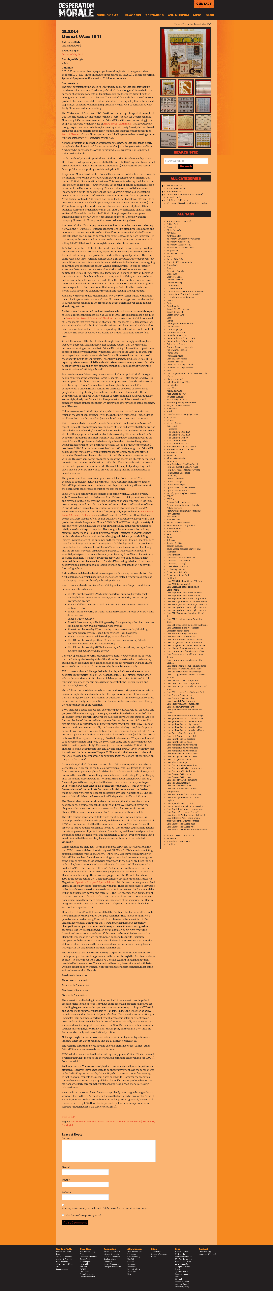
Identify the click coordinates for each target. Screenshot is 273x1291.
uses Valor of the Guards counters (183, 821)
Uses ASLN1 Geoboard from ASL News (185, 581)
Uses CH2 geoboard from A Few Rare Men (186, 645)
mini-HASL (172, 426)
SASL (169, 534)
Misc (197, 15)
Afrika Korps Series (176, 230)
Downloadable (173, 326)
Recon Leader (173, 520)
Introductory (173, 385)
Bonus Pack (172, 265)
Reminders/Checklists (88, 1257)
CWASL (170, 300)
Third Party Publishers (177, 200)
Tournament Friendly (177, 572)
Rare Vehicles (173, 517)
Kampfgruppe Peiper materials (181, 403)
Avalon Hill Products (176, 188)
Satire (169, 537)
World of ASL (108, 15)
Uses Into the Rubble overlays (181, 739)
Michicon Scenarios (111, 1254)
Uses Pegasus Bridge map (179, 774)
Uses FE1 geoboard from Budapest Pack (185, 692)
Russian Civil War (175, 528)
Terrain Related (86, 1259)
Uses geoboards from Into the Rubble (184, 727)
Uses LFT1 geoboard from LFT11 (182, 756)
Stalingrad (171, 552)
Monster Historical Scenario (180, 449)
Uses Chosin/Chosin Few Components (185, 648)
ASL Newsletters (175, 185)
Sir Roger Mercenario (112, 1267)
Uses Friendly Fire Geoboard (180, 707)
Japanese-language (175, 397)
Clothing (130, 1262)
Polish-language (174, 508)
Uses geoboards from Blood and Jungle (185, 716)
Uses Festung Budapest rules (180, 698)
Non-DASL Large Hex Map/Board (182, 464)
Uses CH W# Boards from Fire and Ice (184, 639)
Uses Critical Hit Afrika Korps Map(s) (184, 672)
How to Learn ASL (182, 1252)
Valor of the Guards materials (181, 835)
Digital (170, 321)
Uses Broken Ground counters (181, 636)
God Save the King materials (180, 367)
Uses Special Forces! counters (181, 803)
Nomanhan (172, 461)
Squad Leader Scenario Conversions (184, 549)
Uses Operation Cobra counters (182, 765)
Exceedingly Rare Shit (177, 335)
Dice (169, 318)
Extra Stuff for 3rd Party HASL (181, 338)
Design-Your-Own (175, 315)
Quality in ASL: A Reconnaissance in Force (182, 1274)
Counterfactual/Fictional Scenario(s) (184, 294)
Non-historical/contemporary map (183, 470)
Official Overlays (174, 481)
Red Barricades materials (178, 522)
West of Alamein (71, 134)
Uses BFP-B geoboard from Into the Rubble (187, 625)
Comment (67, 1138)
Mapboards (131, 1264)
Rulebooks (131, 1254)
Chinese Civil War (175, 280)
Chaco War (172, 274)
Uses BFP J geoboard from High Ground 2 (186, 610)
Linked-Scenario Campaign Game (182, 414)
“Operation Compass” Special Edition (95, 882)
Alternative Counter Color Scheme (183, 239)
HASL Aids (84, 1264)
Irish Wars (171, 388)
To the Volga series (176, 569)
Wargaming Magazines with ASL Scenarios (187, 203)
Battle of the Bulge (175, 259)
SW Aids (83, 1269)
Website (66, 1192)
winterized (172, 838)
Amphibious (172, 250)
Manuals (170, 420)
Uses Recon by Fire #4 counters (182, 780)
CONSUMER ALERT (176, 288)
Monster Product (175, 452)
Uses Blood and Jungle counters (182, 633)
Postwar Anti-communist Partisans (184, 511)
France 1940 (172, 353)
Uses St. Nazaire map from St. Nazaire (185, 806)
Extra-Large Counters (177, 344)
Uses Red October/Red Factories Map (184, 794)
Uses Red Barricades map (179, 783)
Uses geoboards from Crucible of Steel (185, 718)
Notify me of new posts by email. (84, 1215)
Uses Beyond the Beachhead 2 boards (184, 593)
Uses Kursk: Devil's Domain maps (182, 753)
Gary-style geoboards (177, 359)
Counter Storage (133, 1257)
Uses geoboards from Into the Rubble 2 (185, 730)
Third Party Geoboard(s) (128, 1121)
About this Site (157, 1252)
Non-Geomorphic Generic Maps (182, 467)
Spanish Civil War (175, 543)
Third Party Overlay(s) (177, 563)
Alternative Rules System (179, 245)
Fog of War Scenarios (177, 350)
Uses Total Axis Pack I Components (183, 818)
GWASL (170, 370)
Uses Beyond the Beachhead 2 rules (183, 596)
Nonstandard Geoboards (178, 473)
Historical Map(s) (175, 379)
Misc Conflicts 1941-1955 (178, 438)
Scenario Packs (174, 197)
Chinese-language (175, 283)
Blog (210, 15)
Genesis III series (175, 362)
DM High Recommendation (180, 324)
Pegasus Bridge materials (179, 502)
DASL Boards (173, 306)
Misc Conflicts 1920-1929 (179, 432)
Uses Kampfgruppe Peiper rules (182, 751)
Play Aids (133, 15)
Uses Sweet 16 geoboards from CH (183, 812)
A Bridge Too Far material (179, 221)
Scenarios (154, 15)
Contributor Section (87, 1277)
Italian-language (174, 391)
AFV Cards (171, 233)
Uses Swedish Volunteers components (185, 809)
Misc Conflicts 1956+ (176, 440)
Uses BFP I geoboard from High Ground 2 (186, 607)
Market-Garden (174, 423)
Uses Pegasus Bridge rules (179, 777)
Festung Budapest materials (180, 347)
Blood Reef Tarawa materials (180, 262)
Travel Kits (131, 1272)
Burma (170, 268)
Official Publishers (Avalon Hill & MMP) (185, 194)
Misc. (129, 1274)
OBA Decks (84, 1272)
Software (171, 540)
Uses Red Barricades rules (179, 786)
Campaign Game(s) (176, 271)
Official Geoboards (175, 479)
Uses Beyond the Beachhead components (186, 598)
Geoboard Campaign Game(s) (181, 364)
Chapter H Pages (174, 277)
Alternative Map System (178, 242)
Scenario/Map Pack (72, 54)
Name (66, 1167)
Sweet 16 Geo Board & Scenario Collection (89, 318)
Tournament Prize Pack (178, 575)
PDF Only (171, 499)
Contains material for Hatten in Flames (185, 291)
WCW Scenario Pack (112, 1252)
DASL (169, 303)
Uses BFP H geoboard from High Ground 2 (187, 604)
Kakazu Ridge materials (178, 400)
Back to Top (68, 1116)
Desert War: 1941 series (83, 1121)
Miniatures (172, 429)
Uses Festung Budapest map (180, 695)
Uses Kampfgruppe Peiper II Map (182, 748)
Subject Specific (86, 1262)
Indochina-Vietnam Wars (178, 382)
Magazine (171, 417)
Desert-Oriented (106, 1121)
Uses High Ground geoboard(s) (181, 736)
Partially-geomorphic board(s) (181, 493)
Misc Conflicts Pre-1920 (178, 443)
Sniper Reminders (87, 1274)
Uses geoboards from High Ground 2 (184, 724)
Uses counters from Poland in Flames (184, 669)
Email (66, 1179)
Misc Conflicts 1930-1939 (179, 435)
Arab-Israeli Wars (175, 253)
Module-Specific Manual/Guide (181, 446)
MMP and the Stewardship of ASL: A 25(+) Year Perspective (184, 1256)
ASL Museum (178, 15)
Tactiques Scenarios (112, 1257)
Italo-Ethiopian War (176, 394)
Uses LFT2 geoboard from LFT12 (182, 759)
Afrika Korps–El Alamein (117, 123)
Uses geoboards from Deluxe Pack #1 (184, 721)
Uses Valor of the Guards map (181, 824)
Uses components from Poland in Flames (186, 666)
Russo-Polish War (175, 531)
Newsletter (172, 455)
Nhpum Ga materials (176, 458)
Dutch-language (174, 329)
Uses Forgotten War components (183, 704)
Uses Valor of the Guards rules (181, 827)
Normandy (172, 476)
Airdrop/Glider (174, 236)
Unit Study (172, 578)
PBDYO (170, 496)
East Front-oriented (176, 332)
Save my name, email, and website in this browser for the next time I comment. (105, 1208)
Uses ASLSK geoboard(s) (178, 584)
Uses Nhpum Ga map (177, 762)
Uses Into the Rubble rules (179, 742)
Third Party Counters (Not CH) (181, 557)
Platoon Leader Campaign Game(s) (183, 505)
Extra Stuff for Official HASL (180, 341)
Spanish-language (175, 546)
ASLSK (170, 256)
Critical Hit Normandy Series (180, 297)
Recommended (62, 1269)
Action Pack (172, 224)
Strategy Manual (174, 555)
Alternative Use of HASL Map (180, 247)
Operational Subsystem (178, 490)
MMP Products (174, 191)
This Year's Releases (64, 1257)
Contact (204, 4)
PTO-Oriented (173, 514)
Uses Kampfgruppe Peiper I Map (182, 745)
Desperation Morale (76, 10)
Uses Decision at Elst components (183, 680)
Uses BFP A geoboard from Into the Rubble (187, 601)
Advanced (171, 227)
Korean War (172, 408)
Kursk (169, 411)
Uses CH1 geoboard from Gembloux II (185, 642)
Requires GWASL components (181, 525)
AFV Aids (83, 1267)
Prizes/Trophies (133, 1269)
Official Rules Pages (176, 484)
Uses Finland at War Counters (181, 701)
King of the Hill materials (178, 405)
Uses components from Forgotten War (185, 651)
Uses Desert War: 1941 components (183, 683)
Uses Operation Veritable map (181, 771)
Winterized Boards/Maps (178, 841)
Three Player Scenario (177, 566)
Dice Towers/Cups (134, 1252)
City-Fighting (173, 286)
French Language (175, 356)
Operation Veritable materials (181, 487)
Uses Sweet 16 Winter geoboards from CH (186, 815)
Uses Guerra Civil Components (181, 733)
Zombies (171, 844)
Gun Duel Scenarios (111, 1264)
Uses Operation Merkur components (184, 768)
